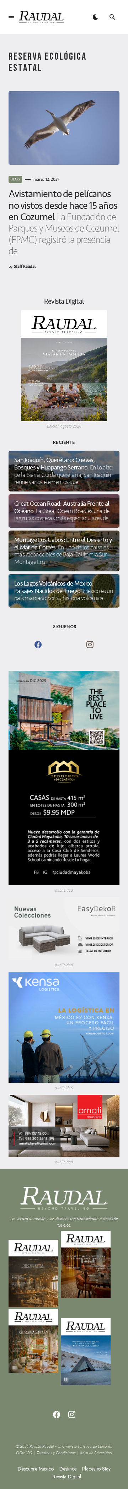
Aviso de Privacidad (96, 1453)
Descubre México (36, 1468)
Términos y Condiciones (56, 1453)
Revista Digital (67, 1476)
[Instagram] (90, 644)
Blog (15, 179)
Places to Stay (96, 1468)
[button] (11, 17)
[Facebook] (38, 644)
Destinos (67, 1468)
